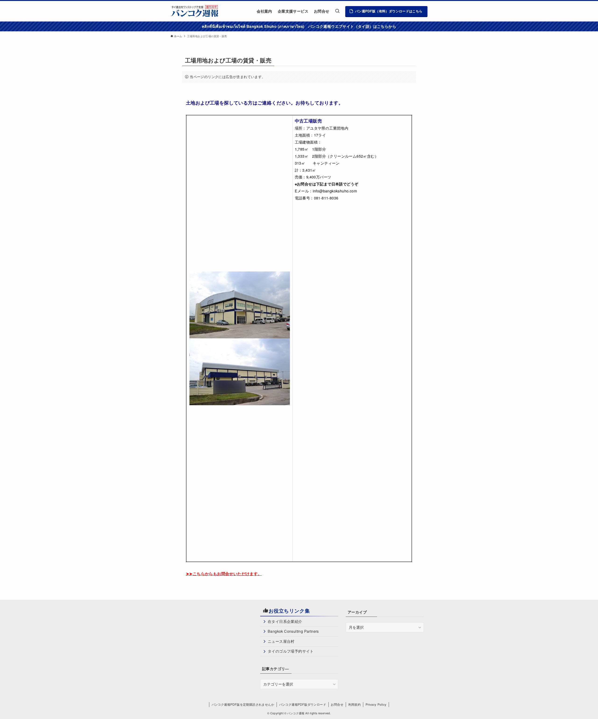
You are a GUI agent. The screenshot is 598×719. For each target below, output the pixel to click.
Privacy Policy (376, 704)
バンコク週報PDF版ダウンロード (302, 704)
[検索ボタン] (337, 11)
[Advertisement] (213, 640)
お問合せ (337, 704)
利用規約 (354, 704)
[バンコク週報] (195, 11)
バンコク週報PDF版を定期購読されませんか (243, 704)
